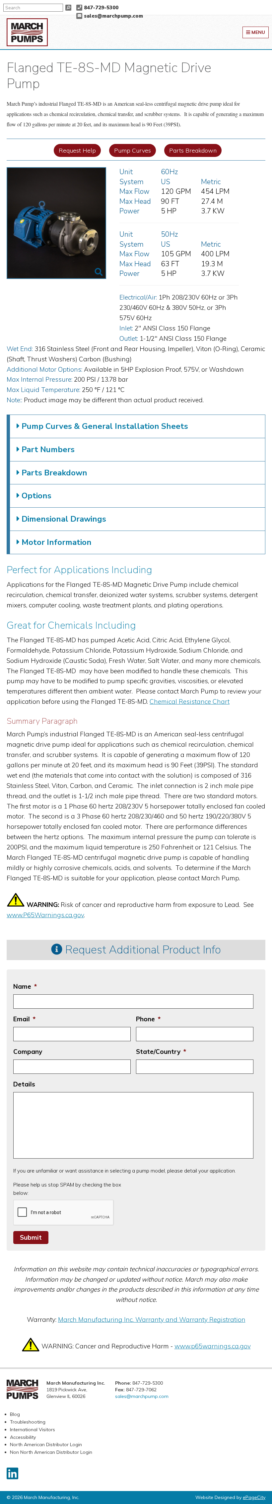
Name (25, 986)
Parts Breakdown (193, 150)
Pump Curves (132, 150)
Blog (15, 1414)
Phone (148, 1019)
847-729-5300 (101, 8)
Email (24, 1019)
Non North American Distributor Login (51, 1452)
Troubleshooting (27, 1422)
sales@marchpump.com (113, 16)
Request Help (77, 150)
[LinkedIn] (12, 1473)
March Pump (27, 32)
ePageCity (254, 1497)
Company (27, 1052)
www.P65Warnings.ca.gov (45, 915)
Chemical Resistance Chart (190, 701)
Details (24, 1084)
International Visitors (32, 1430)
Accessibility (23, 1437)
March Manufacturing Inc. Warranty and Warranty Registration (151, 1319)
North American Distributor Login (46, 1444)
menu (257, 32)
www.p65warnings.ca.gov (212, 1346)
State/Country (161, 1052)
